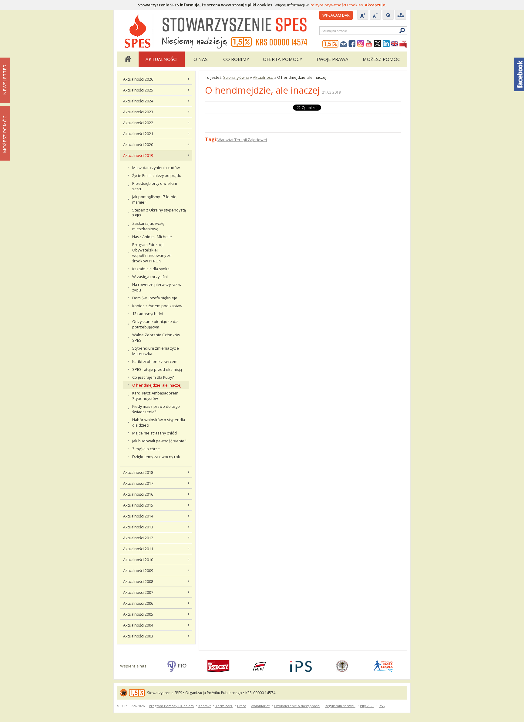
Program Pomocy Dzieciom (171, 706)
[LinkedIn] (386, 43)
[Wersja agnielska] (394, 43)
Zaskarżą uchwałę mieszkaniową (148, 226)
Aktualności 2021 (138, 133)
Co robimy (236, 59)
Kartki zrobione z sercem (154, 361)
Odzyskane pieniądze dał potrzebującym (155, 324)
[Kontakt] (343, 43)
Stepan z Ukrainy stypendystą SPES (159, 212)
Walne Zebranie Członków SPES (156, 337)
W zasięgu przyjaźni (150, 276)
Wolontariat (260, 706)
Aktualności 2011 (138, 548)
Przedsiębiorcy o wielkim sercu (154, 186)
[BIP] (403, 43)
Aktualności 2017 (138, 483)
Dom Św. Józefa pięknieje (154, 298)
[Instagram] (360, 43)
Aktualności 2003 (138, 636)
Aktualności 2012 (138, 538)
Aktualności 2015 (138, 505)
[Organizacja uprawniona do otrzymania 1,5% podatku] (330, 43)
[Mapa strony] (401, 15)
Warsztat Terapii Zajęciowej (242, 139)
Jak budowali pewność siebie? (159, 441)
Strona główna (127, 59)
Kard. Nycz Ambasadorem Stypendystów (155, 395)
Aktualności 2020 (138, 144)
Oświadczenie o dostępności (297, 706)
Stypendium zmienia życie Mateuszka (155, 350)
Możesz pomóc (381, 59)
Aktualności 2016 (138, 494)
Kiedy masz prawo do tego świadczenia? (156, 409)
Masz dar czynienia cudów (156, 167)
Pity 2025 (367, 706)
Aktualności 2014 (138, 516)
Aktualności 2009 (138, 570)
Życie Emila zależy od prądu (156, 175)
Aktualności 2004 (138, 625)
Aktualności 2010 (138, 559)
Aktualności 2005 (138, 614)
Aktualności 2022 (138, 122)
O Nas (200, 59)
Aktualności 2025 (138, 90)
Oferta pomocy (282, 59)
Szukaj (321, 31)
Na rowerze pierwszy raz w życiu (156, 287)
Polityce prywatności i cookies (336, 5)
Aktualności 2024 (138, 101)
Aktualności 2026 (138, 79)
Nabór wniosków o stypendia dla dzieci (158, 422)
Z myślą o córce (146, 448)
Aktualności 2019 (138, 155)
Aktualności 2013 (138, 527)
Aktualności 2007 (138, 592)
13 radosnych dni (147, 313)
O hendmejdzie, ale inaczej (156, 385)
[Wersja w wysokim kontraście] (388, 15)
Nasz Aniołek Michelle (152, 236)
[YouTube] (369, 43)
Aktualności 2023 (138, 112)
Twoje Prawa (332, 59)
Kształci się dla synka (151, 268)
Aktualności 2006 (138, 603)
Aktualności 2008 (138, 581)
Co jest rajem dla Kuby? (153, 377)
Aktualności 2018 (138, 472)
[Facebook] (352, 43)
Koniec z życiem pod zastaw (157, 305)
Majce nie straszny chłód (154, 433)
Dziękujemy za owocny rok (156, 456)
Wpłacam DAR (336, 15)
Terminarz (224, 706)
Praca (241, 706)
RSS (382, 706)
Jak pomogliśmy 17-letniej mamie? (154, 199)
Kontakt (204, 706)
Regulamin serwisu (340, 706)
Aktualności (162, 59)
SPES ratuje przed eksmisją (157, 369)
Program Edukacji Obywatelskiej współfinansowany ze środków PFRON (152, 253)
